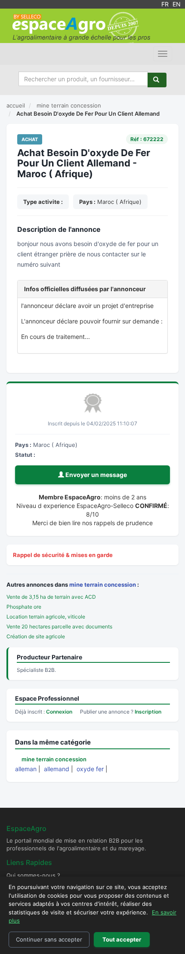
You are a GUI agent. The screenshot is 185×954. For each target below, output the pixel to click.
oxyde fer (90, 768)
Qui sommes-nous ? (33, 875)
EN (177, 4)
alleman (26, 768)
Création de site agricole (35, 636)
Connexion (59, 711)
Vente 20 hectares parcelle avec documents (59, 626)
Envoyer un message (95, 474)
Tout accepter (121, 939)
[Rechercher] (157, 80)
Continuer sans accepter (49, 939)
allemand (56, 768)
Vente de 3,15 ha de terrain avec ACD (51, 597)
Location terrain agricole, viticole (45, 616)
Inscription (148, 711)
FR (165, 4)
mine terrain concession (102, 584)
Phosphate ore (23, 606)
